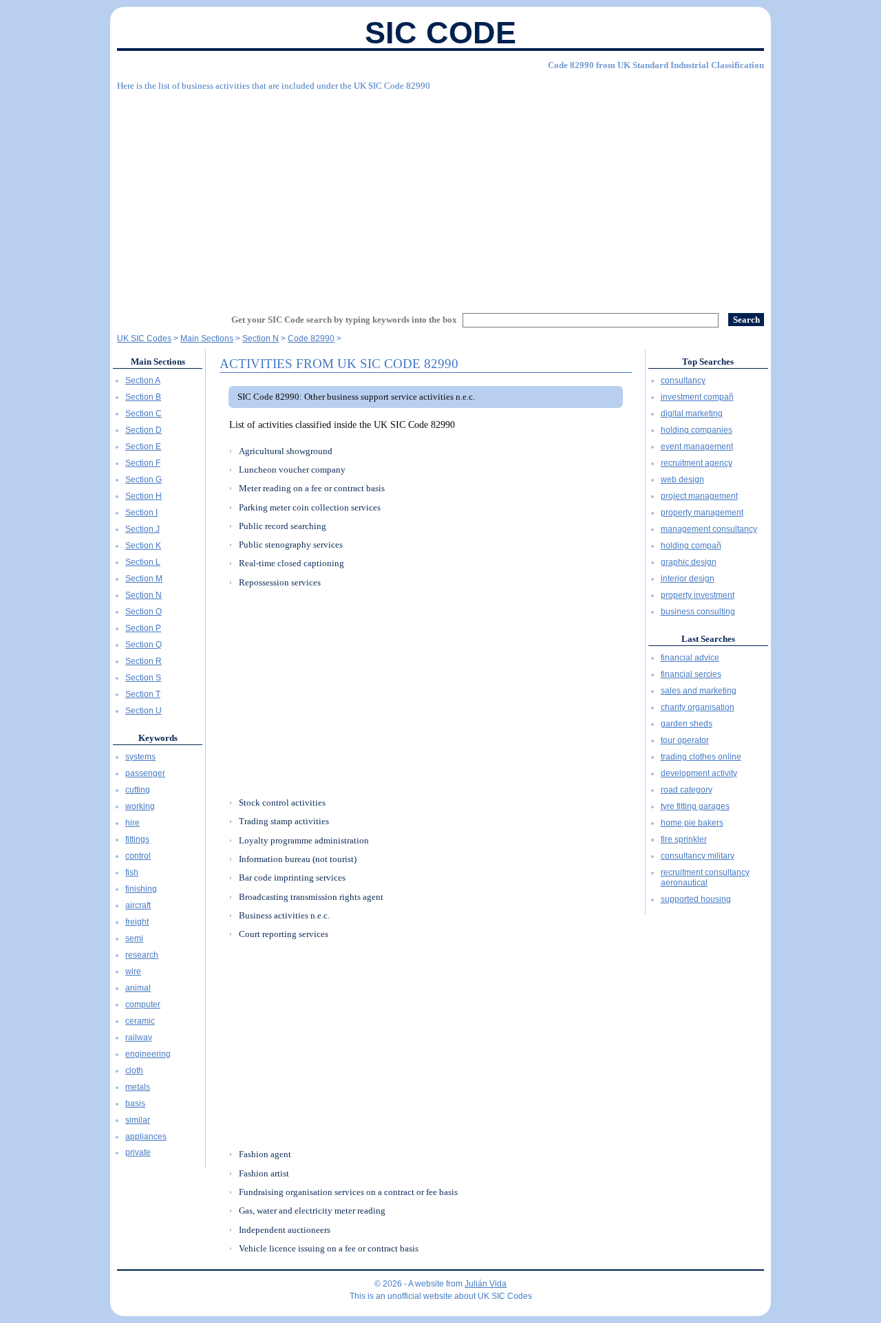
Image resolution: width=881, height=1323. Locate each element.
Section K (143, 545)
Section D (143, 430)
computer (142, 1004)
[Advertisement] (440, 196)
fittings (137, 839)
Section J (142, 529)
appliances (146, 1136)
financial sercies (691, 674)
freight (137, 922)
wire (133, 971)
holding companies (696, 430)
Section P (143, 628)
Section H (143, 496)
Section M (143, 578)
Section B (143, 397)
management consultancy (709, 529)
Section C (143, 413)
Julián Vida (486, 1284)
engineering (148, 1054)
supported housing (696, 899)
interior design (687, 578)
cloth (134, 1070)
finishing (141, 889)
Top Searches (708, 361)
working (140, 806)
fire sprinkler (684, 839)
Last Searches (708, 639)
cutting (137, 790)
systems (140, 757)
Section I (141, 512)
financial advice (690, 658)
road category (686, 790)
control (138, 856)
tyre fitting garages (695, 806)
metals (137, 1087)
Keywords (158, 738)
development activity (699, 773)
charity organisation (697, 707)
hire (132, 823)
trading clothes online (701, 757)
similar (137, 1120)
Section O (143, 611)
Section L (142, 562)
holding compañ (691, 545)
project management (699, 496)
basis (135, 1103)
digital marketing (692, 413)
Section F (142, 463)
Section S (143, 677)
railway (138, 1037)
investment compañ (697, 397)
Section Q (143, 644)
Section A (142, 380)
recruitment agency (696, 463)
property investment (697, 595)
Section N (143, 595)
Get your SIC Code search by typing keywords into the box (344, 319)
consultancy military (697, 856)
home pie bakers (692, 823)
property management (702, 512)
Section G (143, 479)
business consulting (698, 611)
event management (697, 446)
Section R (143, 661)
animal (138, 988)
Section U (143, 711)
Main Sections (158, 361)
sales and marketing (698, 691)
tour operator (685, 740)
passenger (145, 773)
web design (682, 479)
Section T (142, 694)
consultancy (683, 380)
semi (134, 938)
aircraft (138, 905)
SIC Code (440, 32)
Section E (143, 446)
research (141, 955)
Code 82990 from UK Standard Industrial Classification (656, 65)
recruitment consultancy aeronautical (705, 878)
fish (131, 872)
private (138, 1152)
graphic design (689, 562)
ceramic (140, 1021)
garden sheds (686, 724)
